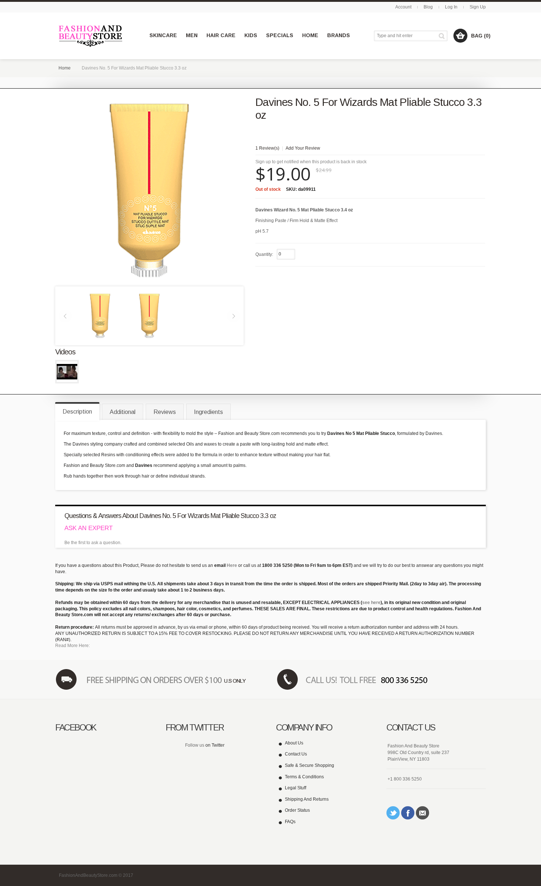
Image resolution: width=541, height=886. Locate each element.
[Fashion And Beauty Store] (91, 36)
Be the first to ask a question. (92, 542)
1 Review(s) (267, 148)
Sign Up (478, 7)
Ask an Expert (88, 528)
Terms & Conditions (304, 776)
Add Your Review (303, 148)
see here (371, 602)
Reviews (164, 412)
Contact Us (296, 754)
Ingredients (208, 412)
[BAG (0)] (460, 36)
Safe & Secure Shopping (309, 765)
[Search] (443, 36)
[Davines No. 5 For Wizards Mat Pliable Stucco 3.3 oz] (100, 315)
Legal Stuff (295, 787)
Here (232, 565)
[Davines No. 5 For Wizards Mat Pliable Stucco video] (67, 371)
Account (403, 7)
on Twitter (214, 745)
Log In (451, 7)
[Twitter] (393, 812)
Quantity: (264, 254)
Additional (122, 412)
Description (77, 411)
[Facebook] (407, 812)
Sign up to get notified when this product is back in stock (311, 161)
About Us (294, 743)
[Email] (422, 812)
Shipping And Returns (307, 799)
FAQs (290, 821)
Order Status (297, 810)
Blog (428, 7)
